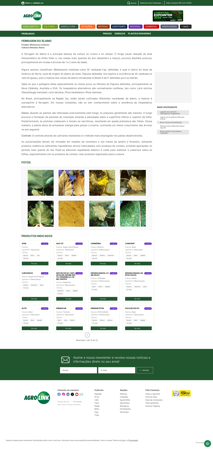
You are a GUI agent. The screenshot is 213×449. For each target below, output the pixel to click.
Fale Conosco (152, 390)
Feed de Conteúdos (154, 400)
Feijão (97, 406)
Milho (96, 409)
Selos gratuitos (152, 403)
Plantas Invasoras (139, 33)
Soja (96, 412)
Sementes (124, 412)
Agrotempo (118, 26)
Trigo (96, 415)
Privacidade (77, 402)
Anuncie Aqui (151, 397)
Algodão (98, 394)
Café (96, 400)
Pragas (107, 33)
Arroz (96, 397)
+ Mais (184, 26)
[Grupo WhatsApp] (207, 443)
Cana (96, 403)
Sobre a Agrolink (152, 394)
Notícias (103, 26)
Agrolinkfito (30, 26)
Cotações (86, 26)
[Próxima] (87, 334)
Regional (135, 26)
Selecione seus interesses (150, 3)
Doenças (120, 33)
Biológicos (124, 406)
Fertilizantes (125, 409)
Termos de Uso (63, 402)
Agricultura (68, 26)
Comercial (151, 26)
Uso (123, 440)
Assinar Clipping (152, 406)
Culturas (49, 26)
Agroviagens (169, 26)
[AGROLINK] (32, 15)
